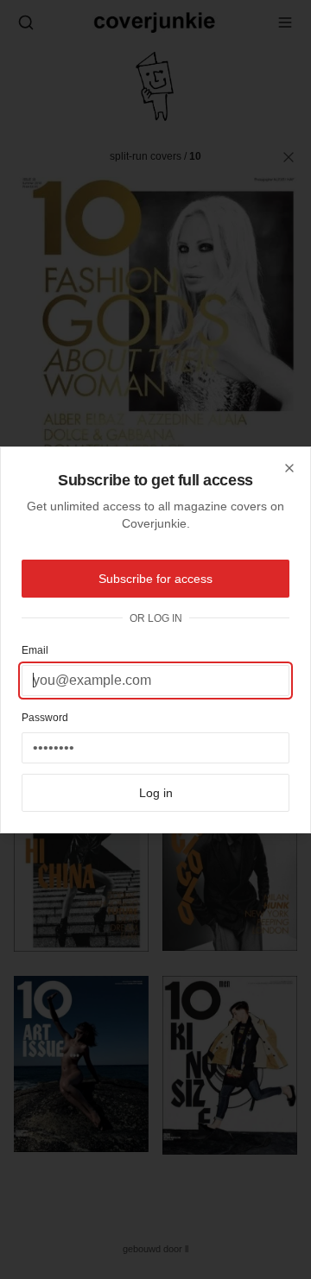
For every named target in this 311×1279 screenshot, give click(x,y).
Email (35, 650)
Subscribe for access (155, 579)
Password (45, 718)
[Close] (289, 468)
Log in (156, 793)
